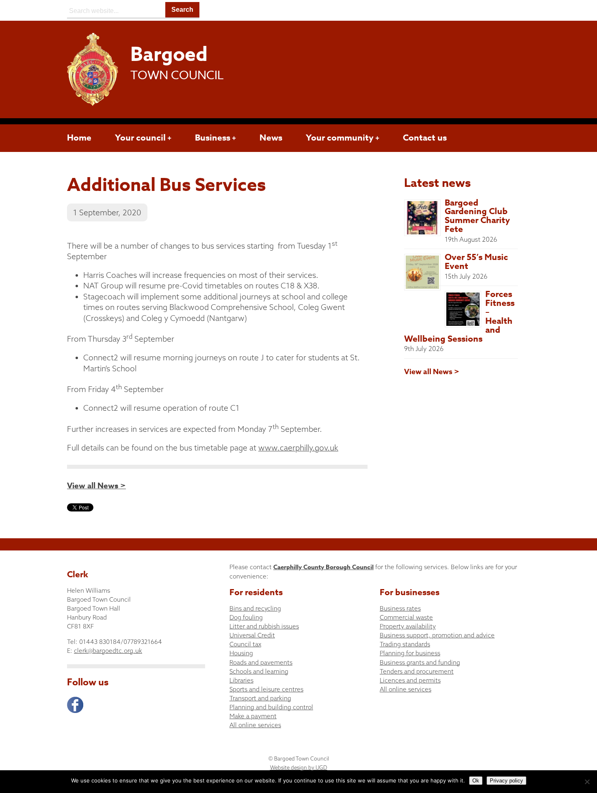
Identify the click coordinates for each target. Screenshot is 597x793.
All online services (255, 725)
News (271, 138)
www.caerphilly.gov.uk (298, 448)
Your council (140, 138)
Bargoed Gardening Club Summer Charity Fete (477, 216)
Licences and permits (410, 680)
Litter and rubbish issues (264, 626)
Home (79, 138)
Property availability (408, 626)
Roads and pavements (260, 662)
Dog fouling (246, 617)
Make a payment (253, 716)
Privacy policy (506, 781)
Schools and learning (258, 671)
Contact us (425, 138)
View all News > (96, 486)
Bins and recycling (255, 608)
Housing (241, 653)
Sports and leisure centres (266, 689)
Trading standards (405, 644)
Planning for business (410, 653)
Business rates (400, 608)
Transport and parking (260, 698)
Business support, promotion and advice (437, 635)
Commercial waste (406, 617)
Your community (340, 138)
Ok (475, 781)
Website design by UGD (298, 767)
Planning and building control (271, 707)
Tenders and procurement (417, 671)
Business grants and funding (420, 662)
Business (212, 138)
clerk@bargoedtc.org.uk (108, 650)
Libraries (241, 680)
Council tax (245, 644)
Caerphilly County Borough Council (323, 567)
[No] (587, 782)
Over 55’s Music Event (476, 261)
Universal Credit (252, 635)
